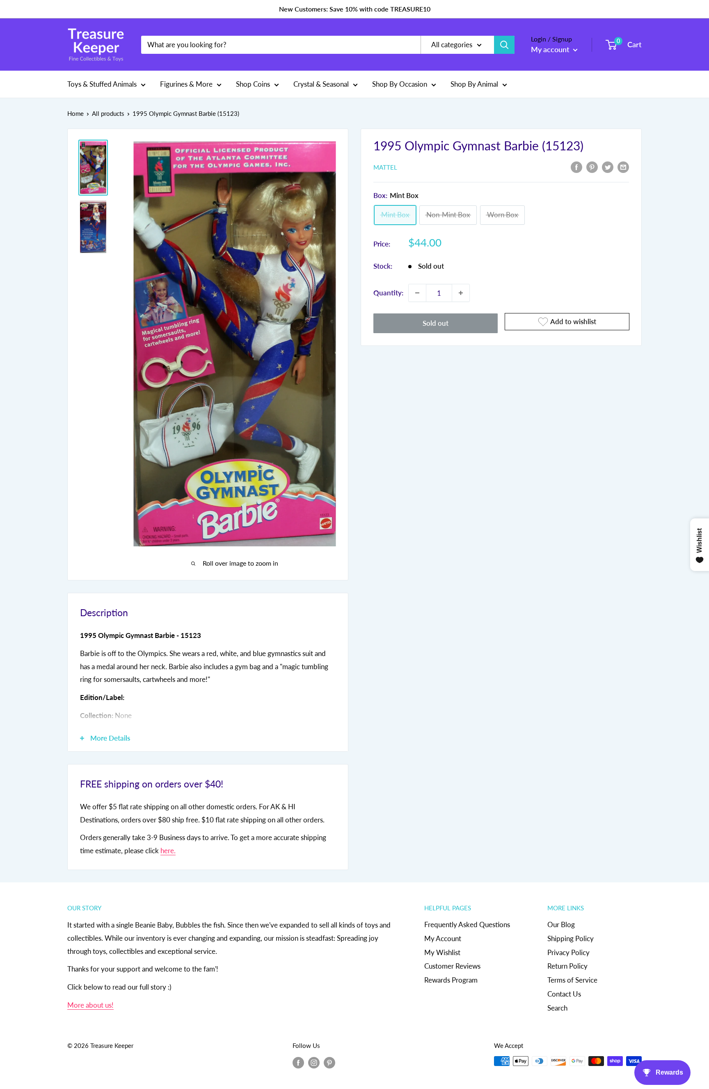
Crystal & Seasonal (321, 84)
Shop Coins (253, 84)
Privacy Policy (568, 952)
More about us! (90, 1005)
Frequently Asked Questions (467, 924)
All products (108, 113)
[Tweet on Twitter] (607, 166)
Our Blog (561, 924)
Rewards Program (451, 980)
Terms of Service (572, 980)
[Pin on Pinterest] (592, 166)
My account (551, 49)
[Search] (504, 45)
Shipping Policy (570, 938)
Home (75, 113)
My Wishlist (442, 952)
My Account (442, 938)
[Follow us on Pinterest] (329, 1062)
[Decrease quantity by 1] (417, 293)
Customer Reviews (452, 966)
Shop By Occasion (399, 84)
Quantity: (388, 292)
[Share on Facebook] (576, 166)
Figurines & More (186, 84)
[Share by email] (623, 166)
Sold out (435, 323)
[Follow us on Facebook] (298, 1062)
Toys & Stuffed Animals (102, 84)
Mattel (385, 167)
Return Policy (567, 966)
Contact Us (564, 994)
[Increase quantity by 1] (460, 293)
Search (557, 1008)
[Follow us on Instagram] (314, 1062)
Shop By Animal (474, 84)
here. (168, 850)
